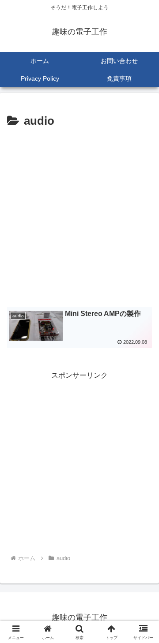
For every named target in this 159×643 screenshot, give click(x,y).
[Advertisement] (79, 215)
